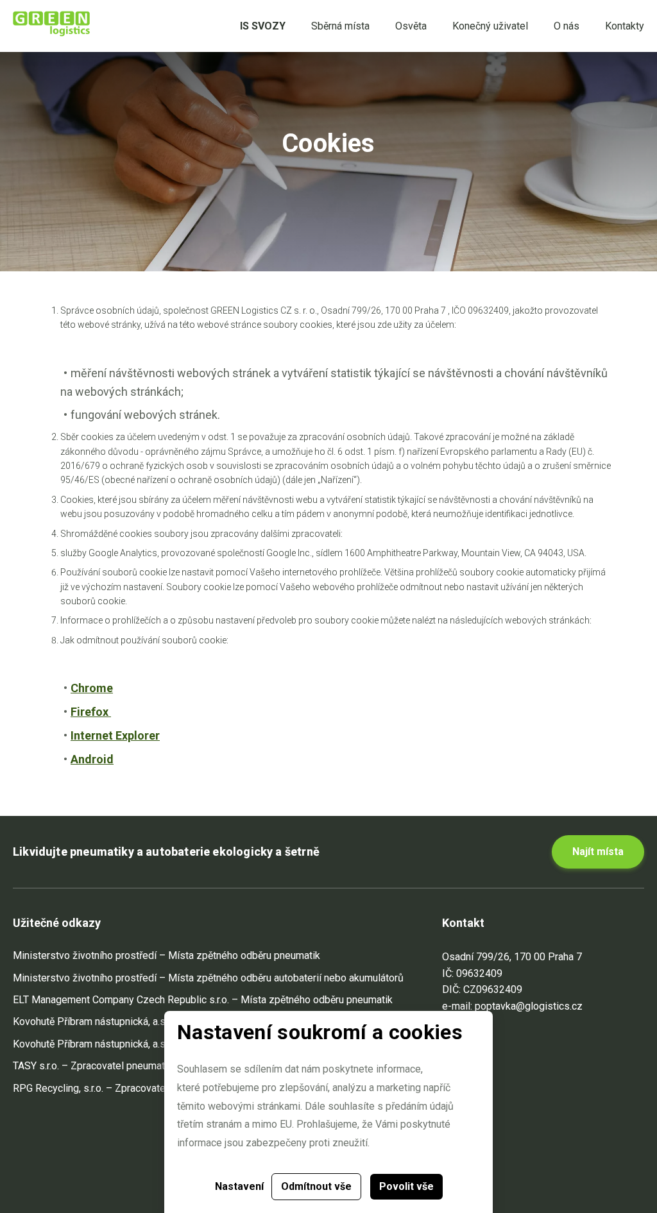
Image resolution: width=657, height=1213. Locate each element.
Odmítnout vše (316, 1186)
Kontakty (624, 26)
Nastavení (239, 1186)
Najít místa (598, 851)
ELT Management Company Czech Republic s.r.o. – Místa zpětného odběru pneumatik (203, 1000)
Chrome (92, 688)
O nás (566, 26)
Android (92, 759)
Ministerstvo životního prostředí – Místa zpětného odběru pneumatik (166, 955)
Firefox (91, 711)
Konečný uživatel (490, 26)
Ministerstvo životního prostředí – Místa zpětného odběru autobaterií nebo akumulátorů (208, 978)
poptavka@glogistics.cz (529, 1006)
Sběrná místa (340, 26)
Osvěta (411, 26)
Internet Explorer (115, 735)
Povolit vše (406, 1186)
